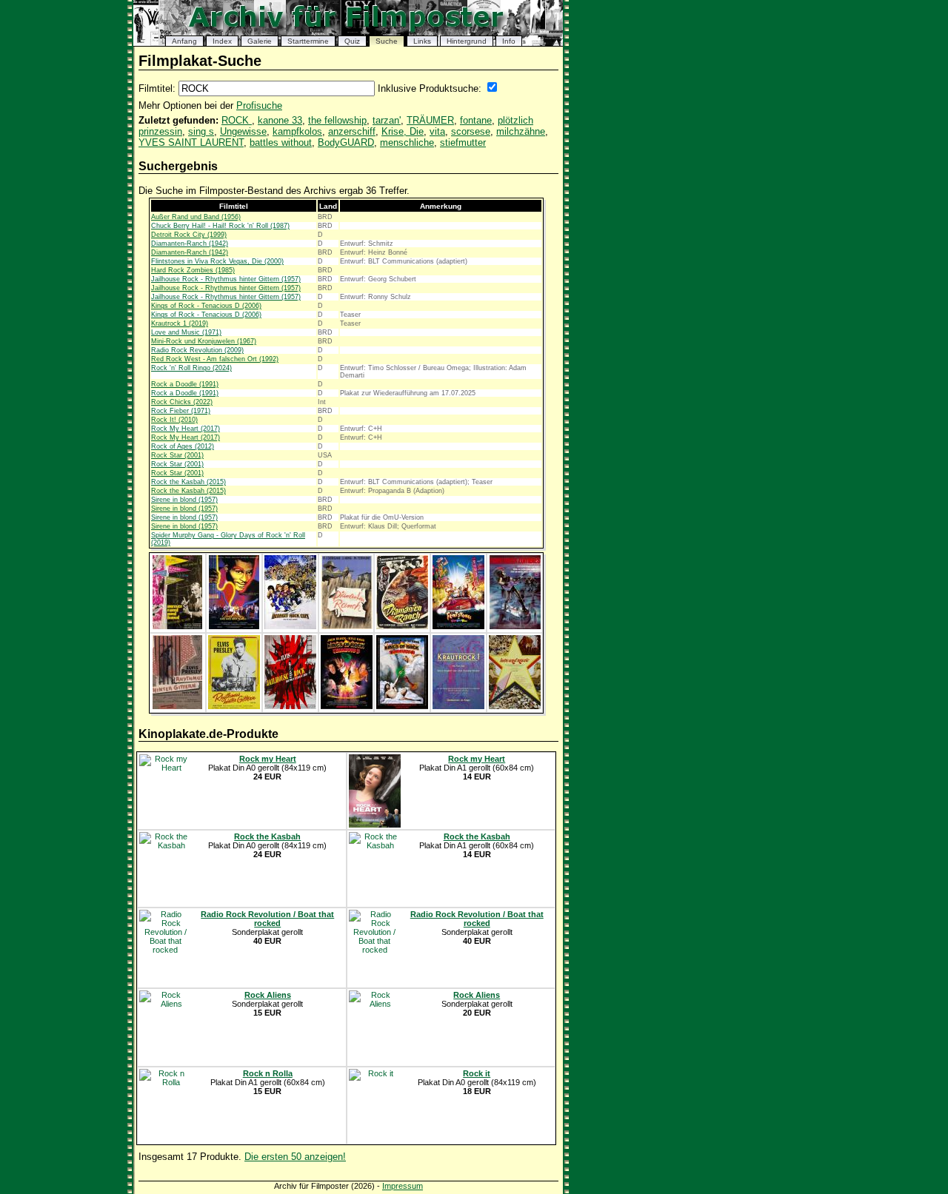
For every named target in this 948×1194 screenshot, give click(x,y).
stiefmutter (463, 142)
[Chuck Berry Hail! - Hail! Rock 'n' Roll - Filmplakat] (234, 626)
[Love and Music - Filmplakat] (515, 706)
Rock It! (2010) (174, 419)
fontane (476, 120)
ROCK (236, 120)
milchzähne (520, 131)
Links (422, 41)
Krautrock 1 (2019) (179, 323)
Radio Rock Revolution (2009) (197, 350)
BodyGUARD (346, 142)
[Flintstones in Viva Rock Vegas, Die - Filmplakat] (458, 626)
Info (508, 41)
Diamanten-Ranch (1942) (189, 243)
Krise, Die (402, 131)
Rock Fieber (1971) (180, 411)
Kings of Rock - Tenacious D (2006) (206, 305)
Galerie (259, 41)
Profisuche (259, 105)
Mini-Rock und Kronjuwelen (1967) (203, 341)
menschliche (407, 142)
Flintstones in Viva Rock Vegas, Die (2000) (217, 261)
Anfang (184, 41)
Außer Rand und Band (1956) (196, 217)
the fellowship (337, 120)
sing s (201, 131)
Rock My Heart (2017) (185, 428)
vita (437, 131)
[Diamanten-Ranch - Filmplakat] (347, 626)
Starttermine (308, 41)
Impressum (402, 1185)
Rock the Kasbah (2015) (188, 482)
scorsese (470, 131)
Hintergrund (467, 41)
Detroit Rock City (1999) (189, 234)
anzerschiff (351, 131)
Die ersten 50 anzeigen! (295, 1156)
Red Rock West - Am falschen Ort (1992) (214, 359)
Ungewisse (243, 131)
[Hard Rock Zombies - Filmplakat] (515, 626)
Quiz (352, 41)
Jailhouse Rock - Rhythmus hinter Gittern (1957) (226, 279)
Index (222, 41)
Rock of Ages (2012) (182, 446)
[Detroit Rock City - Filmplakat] (290, 626)
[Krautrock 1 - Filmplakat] (458, 706)
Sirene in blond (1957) (184, 499)
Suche (386, 41)
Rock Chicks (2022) (182, 402)
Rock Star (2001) (177, 455)
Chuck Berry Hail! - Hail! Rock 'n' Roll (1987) (220, 225)
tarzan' (387, 120)
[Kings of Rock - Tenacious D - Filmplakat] (347, 706)
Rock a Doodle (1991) (184, 384)
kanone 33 (280, 120)
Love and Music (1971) (186, 332)
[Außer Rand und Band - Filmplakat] (177, 626)
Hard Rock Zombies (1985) (193, 270)
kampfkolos (297, 131)
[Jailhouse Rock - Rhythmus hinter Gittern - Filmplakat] (177, 706)
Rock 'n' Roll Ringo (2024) (191, 368)
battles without (281, 142)
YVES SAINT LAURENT (191, 142)
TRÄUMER (430, 120)
